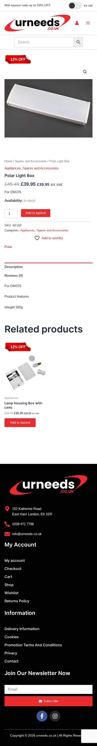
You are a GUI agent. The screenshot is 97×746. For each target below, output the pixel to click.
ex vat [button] (88, 5)
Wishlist (11, 593)
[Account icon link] (77, 23)
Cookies (12, 637)
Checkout (13, 568)
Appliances (13, 168)
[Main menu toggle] (87, 22)
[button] (85, 72)
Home (8, 161)
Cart (8, 576)
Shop (9, 584)
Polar (8, 247)
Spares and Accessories (31, 161)
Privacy (11, 653)
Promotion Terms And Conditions (33, 645)
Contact (11, 661)
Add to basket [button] (20, 422)
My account (15, 560)
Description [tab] (14, 267)
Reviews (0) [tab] (14, 275)
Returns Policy (17, 601)
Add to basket (35, 213)
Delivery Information (22, 628)
